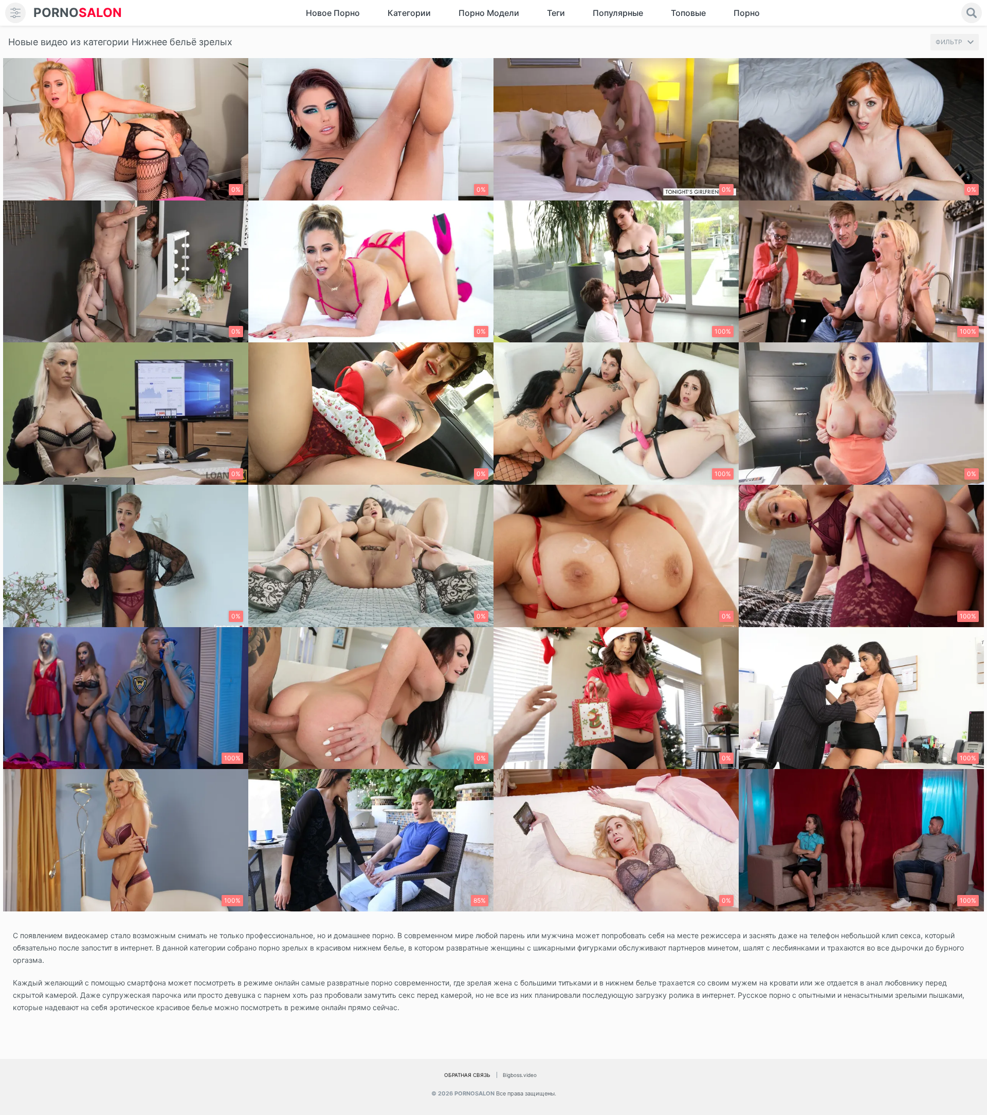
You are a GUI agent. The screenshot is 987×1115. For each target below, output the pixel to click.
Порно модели (489, 13)
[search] (971, 13)
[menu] (15, 13)
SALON (77, 12)
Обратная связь (467, 1075)
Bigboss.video (520, 1075)
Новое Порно (333, 13)
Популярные (618, 13)
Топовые (688, 13)
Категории (409, 13)
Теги (556, 13)
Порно (747, 13)
